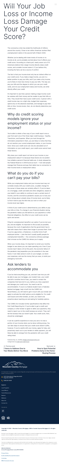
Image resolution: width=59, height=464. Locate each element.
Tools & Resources (6, 393)
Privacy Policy (4, 453)
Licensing (3, 458)
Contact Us (4, 403)
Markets (3, 395)
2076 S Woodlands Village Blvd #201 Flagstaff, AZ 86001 (13, 377)
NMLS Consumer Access (7, 460)
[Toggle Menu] (56, 4)
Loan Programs (5, 388)
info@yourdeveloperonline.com (31, 339)
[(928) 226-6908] (2, 380)
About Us (3, 400)
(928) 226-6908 (8, 380)
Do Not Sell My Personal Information (10, 455)
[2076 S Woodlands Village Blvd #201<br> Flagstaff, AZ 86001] (2, 377)
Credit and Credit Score (22, 341)
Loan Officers (4, 390)
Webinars (3, 398)
